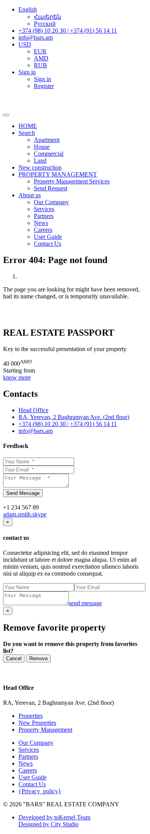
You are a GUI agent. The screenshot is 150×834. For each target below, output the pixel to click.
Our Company (51, 202)
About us (29, 195)
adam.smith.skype (25, 514)
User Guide (48, 236)
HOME (27, 126)
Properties (30, 715)
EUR (40, 51)
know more (17, 377)
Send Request (50, 188)
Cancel (14, 658)
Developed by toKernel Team (54, 817)
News (41, 223)
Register (44, 86)
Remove (38, 658)
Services (44, 209)
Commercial (48, 153)
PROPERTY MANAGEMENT (57, 174)
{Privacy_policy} (39, 791)
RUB (40, 65)
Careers (43, 229)
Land (40, 160)
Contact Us (47, 243)
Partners (43, 216)
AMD (41, 58)
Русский (45, 23)
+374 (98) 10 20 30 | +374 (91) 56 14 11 (67, 424)
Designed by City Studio (48, 824)
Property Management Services (72, 181)
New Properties (37, 722)
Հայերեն (47, 16)
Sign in (42, 79)
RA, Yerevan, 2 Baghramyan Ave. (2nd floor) (73, 417)
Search (26, 133)
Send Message (23, 493)
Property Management (45, 729)
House (42, 146)
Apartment (47, 140)
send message (85, 603)
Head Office (33, 410)
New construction (40, 167)
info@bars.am (35, 431)
